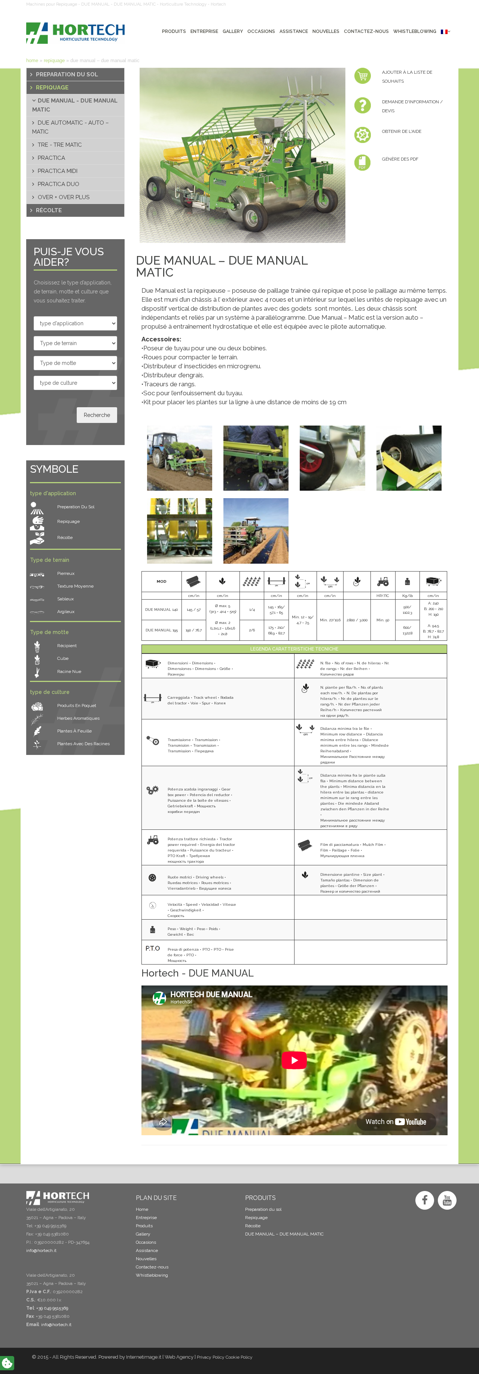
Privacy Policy (211, 1357)
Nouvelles (146, 1258)
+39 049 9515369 (52, 1308)
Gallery (143, 1234)
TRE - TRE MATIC (60, 144)
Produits (144, 1225)
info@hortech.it (56, 1324)
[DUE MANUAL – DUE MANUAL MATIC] (240, 155)
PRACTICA (51, 158)
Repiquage (54, 60)
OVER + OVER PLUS (63, 197)
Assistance (147, 1250)
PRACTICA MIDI (57, 171)
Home (32, 60)
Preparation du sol (67, 74)
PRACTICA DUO (58, 184)
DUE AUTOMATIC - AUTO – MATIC (70, 127)
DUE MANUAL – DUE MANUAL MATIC (284, 1234)
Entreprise (146, 1217)
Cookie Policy (239, 1357)
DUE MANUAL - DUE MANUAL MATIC (75, 105)
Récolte (49, 210)
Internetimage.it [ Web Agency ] (161, 1357)
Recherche (97, 415)
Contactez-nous (152, 1267)
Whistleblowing (152, 1275)
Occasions (146, 1242)
